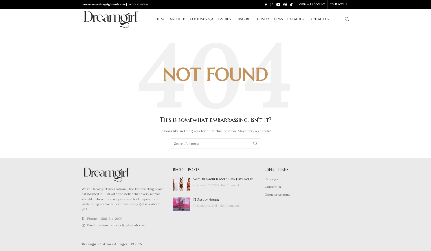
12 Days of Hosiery (206, 200)
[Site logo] (111, 19)
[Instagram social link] (272, 4)
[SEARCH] (255, 143)
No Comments (231, 185)
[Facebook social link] (265, 4)
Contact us (273, 187)
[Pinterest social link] (285, 4)
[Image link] (106, 174)
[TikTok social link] (291, 4)
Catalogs (271, 179)
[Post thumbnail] (181, 184)
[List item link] (124, 218)
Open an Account (277, 195)
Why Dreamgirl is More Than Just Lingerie (223, 179)
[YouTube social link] (278, 4)
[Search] (347, 19)
